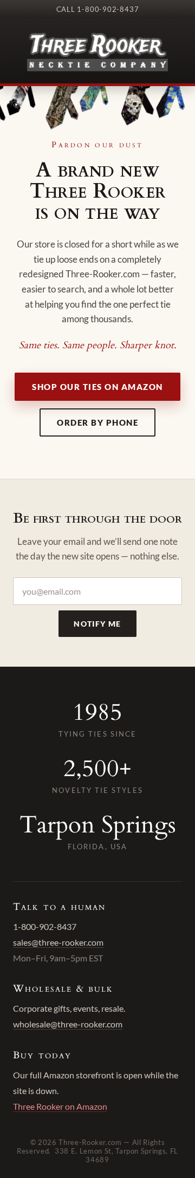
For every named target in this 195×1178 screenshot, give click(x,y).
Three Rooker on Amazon (60, 1106)
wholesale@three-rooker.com (67, 1024)
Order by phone (97, 422)
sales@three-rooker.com (58, 942)
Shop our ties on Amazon (97, 387)
